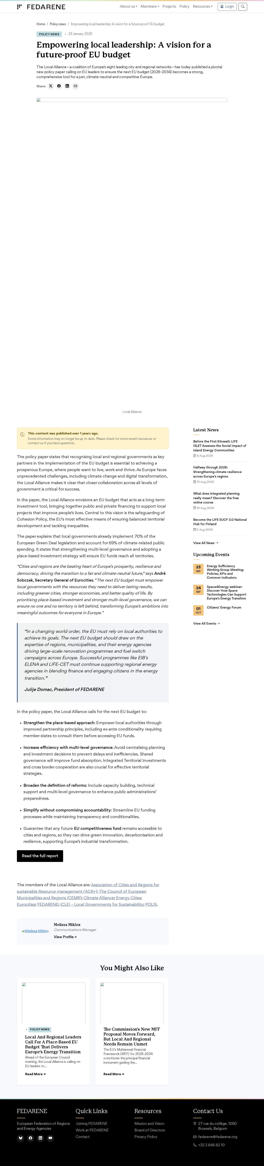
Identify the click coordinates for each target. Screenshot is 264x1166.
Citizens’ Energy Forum (224, 607)
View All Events (204, 623)
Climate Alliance (99, 898)
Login (229, 6)
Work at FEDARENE (92, 1130)
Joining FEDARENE (91, 1124)
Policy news (58, 24)
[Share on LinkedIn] (67, 86)
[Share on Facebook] (59, 86)
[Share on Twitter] (50, 86)
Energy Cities (128, 898)
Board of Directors (149, 1130)
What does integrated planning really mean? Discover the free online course (216, 498)
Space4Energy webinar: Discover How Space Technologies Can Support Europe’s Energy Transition (226, 592)
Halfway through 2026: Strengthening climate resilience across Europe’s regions (217, 471)
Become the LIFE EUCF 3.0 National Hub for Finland (220, 522)
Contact (83, 1137)
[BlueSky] (20, 1138)
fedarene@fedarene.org (217, 1137)
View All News (203, 543)
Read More (35, 1074)
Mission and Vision (149, 1124)
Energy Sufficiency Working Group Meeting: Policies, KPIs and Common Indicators (225, 571)
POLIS (151, 905)
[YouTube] (50, 1138)
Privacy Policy (145, 1137)
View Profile (65, 937)
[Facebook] (30, 1138)
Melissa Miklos (67, 925)
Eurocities (26, 905)
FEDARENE (47, 905)
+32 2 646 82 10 (211, 1145)
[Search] (242, 7)
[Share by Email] (75, 86)
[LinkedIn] (40, 1138)
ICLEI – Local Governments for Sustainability (101, 905)
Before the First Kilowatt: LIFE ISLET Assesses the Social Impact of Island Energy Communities (219, 445)
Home (41, 24)
